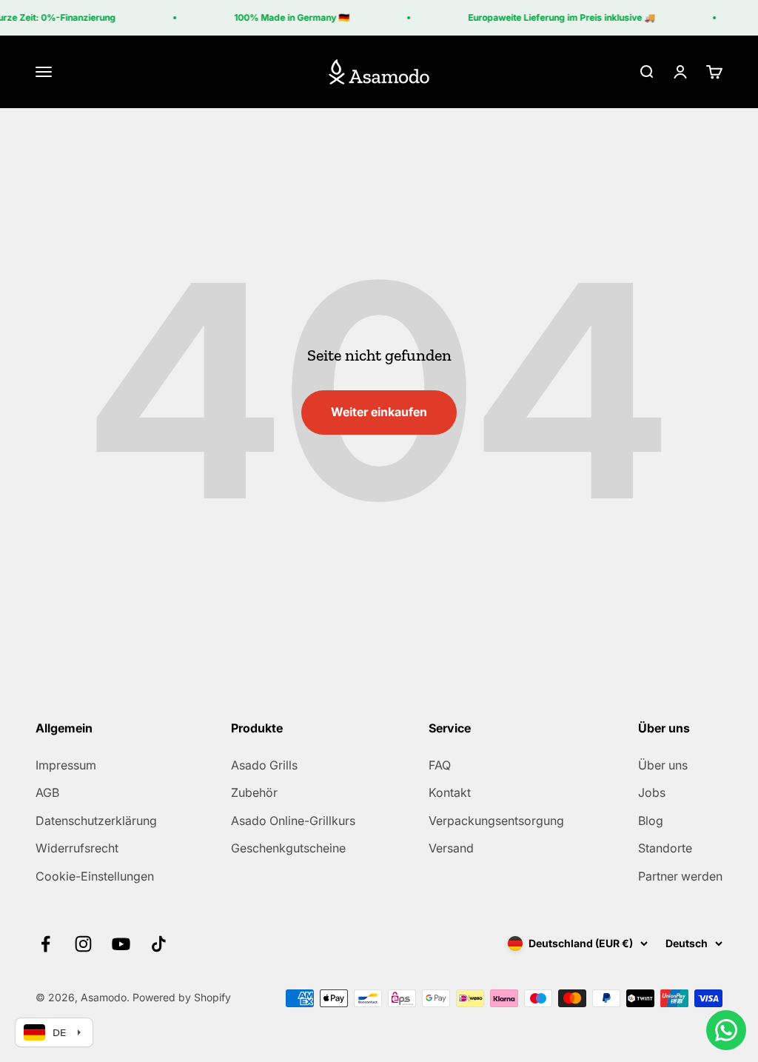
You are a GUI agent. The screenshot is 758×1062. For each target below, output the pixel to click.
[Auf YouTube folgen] (121, 944)
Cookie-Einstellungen (95, 876)
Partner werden (680, 876)
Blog (650, 820)
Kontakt (450, 792)
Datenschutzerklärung (96, 820)
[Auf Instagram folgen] (83, 944)
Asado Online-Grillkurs (293, 820)
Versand (451, 848)
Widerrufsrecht (77, 848)
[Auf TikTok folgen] (159, 944)
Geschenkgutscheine (288, 848)
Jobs (651, 792)
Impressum (66, 765)
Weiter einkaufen (379, 411)
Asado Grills (264, 765)
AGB (47, 792)
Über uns (663, 765)
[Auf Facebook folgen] (46, 944)
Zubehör (254, 792)
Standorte (665, 848)
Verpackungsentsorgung (496, 820)
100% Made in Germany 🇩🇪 (286, 17)
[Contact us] (726, 1030)
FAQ (440, 765)
